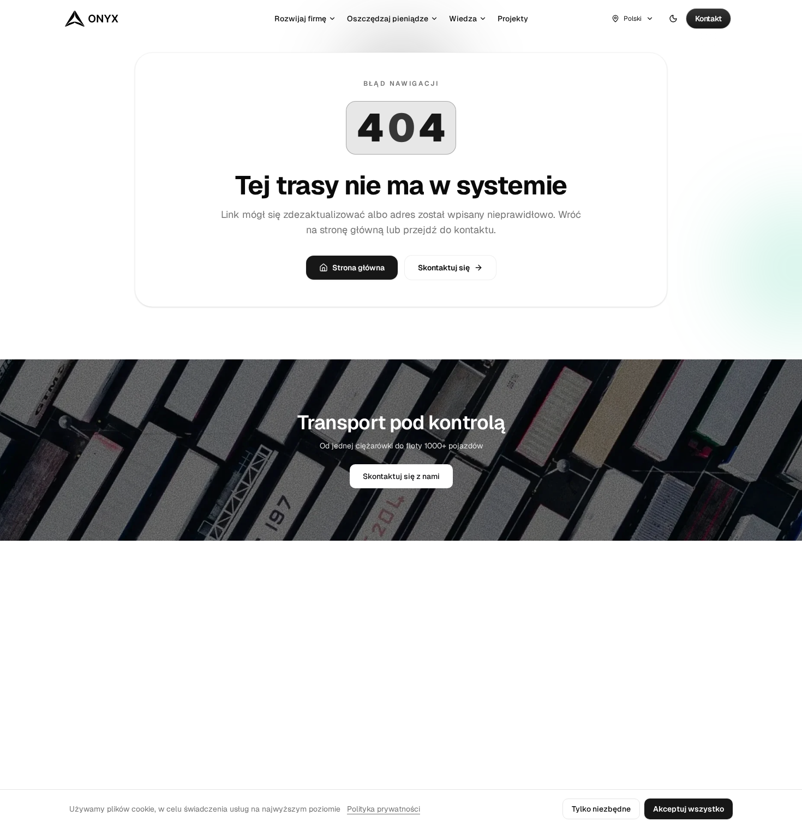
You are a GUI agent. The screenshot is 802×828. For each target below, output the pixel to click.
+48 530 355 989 (97, 676)
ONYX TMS (93, 592)
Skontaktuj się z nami (401, 476)
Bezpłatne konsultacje (384, 680)
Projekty (513, 18)
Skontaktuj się (444, 268)
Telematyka (364, 627)
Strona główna (358, 268)
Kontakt (497, 610)
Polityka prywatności (383, 809)
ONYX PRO (642, 627)
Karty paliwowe (371, 715)
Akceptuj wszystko (688, 809)
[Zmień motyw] (673, 18)
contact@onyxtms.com (105, 660)
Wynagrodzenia (371, 697)
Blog (632, 610)
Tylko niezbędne (601, 809)
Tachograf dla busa (378, 662)
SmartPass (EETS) (375, 732)
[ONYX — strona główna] (91, 18)
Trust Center (505, 627)
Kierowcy (360, 645)
